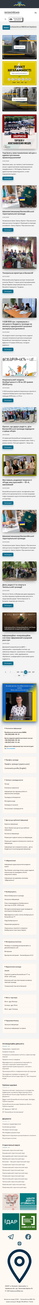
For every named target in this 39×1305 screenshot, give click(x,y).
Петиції (6, 784)
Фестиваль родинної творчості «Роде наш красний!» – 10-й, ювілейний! (17, 482)
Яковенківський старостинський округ (14, 1187)
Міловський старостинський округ (13, 1170)
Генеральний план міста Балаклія (15, 986)
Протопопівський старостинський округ (15, 1179)
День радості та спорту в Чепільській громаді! (14, 586)
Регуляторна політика (9, 1138)
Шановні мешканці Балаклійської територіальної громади (18, 212)
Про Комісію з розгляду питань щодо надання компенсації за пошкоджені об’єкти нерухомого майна (19, 872)
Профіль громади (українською (16, 764)
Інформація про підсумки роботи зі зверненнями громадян (15, 792)
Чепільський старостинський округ (13, 1182)
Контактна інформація (11, 833)
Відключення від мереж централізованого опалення (19, 1135)
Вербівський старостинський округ (13, 1159)
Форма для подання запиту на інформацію (18, 837)
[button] (6, 672)
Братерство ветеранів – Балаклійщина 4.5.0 (18, 955)
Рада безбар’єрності (11, 920)
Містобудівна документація (11, 1132)
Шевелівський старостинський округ (14, 1184)
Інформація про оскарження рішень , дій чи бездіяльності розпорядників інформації (18, 848)
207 (33, 672)
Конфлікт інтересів (8, 1052)
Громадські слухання (11, 805)
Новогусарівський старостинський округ (15, 1173)
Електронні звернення (11, 788)
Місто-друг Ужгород (11, 1009)
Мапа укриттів (19, 47)
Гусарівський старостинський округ (13, 1164)
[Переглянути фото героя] (19, 706)
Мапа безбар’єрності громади (14, 896)
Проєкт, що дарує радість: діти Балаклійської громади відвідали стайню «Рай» (18, 428)
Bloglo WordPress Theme (25, 1302)
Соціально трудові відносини (11, 1124)
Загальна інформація (11, 1024)
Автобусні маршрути (19, 99)
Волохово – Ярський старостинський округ (16, 1162)
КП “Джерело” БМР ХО (9, 1109)
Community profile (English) (15, 768)
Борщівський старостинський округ (13, 1153)
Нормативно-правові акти (10, 1049)
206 (29, 672)
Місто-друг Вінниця (10, 1001)
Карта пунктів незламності (19, 73)
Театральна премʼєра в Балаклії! (17, 273)
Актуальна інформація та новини (15, 1028)
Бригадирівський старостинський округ (14, 1156)
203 (18, 672)
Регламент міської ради (10, 1130)
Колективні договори (9, 1127)
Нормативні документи (11, 924)
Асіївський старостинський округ (12, 1150)
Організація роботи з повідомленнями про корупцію (19, 1071)
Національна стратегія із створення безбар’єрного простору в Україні (15, 929)
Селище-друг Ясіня (11, 1005)
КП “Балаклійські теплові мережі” (13, 1112)
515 (19, 675)
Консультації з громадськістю (13, 808)
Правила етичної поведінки (11, 1059)
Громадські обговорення (12, 797)
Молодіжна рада (9, 801)
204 (22, 672)
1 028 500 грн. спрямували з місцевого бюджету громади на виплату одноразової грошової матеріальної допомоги (17, 325)
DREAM (6, 971)
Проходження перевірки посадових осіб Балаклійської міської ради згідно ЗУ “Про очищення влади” (19, 1076)
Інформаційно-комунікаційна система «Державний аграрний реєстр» (17, 637)
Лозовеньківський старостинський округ (15, 1167)
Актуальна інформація (11, 899)
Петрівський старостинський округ (13, 1176)
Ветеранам (8, 951)
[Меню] (36, 12)
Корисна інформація (11, 824)
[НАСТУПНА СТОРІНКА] (24, 675)
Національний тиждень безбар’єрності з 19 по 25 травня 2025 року (17, 382)
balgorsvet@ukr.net (16, 1291)
